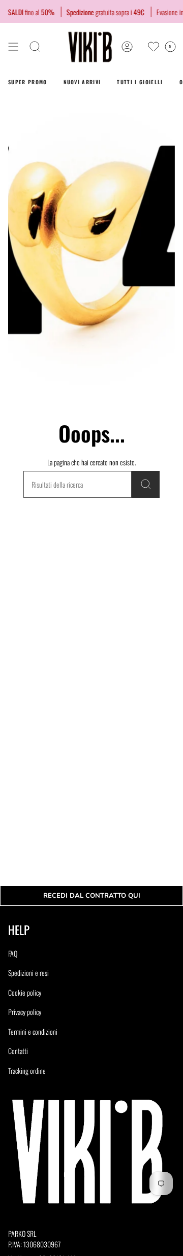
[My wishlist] (153, 47)
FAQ (12, 953)
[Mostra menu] (13, 47)
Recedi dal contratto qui (91, 895)
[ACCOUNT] (127, 47)
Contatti (18, 1050)
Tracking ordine (27, 1070)
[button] (35, 47)
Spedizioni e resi (28, 972)
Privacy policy (24, 1011)
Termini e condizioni (32, 1031)
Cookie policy (24, 992)
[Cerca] (146, 484)
